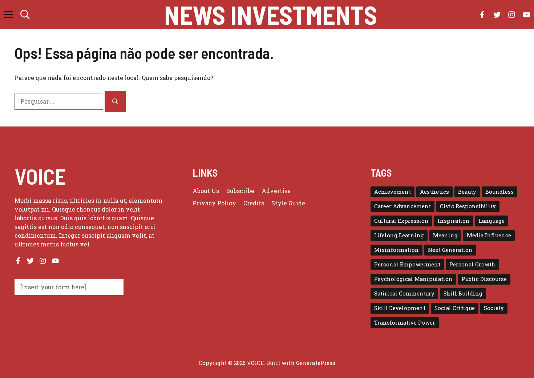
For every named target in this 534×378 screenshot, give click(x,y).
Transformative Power (404, 322)
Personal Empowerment (407, 264)
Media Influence (489, 235)
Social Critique (454, 308)
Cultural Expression (401, 220)
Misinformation (396, 249)
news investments (270, 14)
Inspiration (454, 220)
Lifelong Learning (399, 235)
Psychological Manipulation (413, 279)
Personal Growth (472, 264)
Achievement (392, 191)
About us (206, 190)
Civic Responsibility (468, 206)
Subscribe (240, 190)
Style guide (288, 203)
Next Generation (450, 249)
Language (492, 220)
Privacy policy (214, 203)
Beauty (467, 191)
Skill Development (399, 308)
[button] (25, 14)
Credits (253, 203)
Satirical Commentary (404, 293)
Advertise (276, 190)
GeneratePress (315, 362)
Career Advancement (402, 206)
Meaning (445, 235)
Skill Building (463, 293)
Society (494, 308)
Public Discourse (484, 279)
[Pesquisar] (115, 101)
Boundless (499, 191)
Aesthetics (434, 191)
